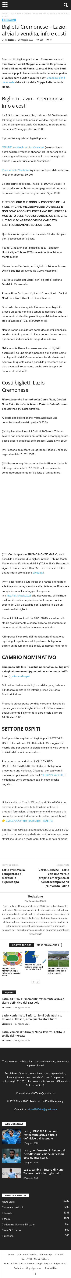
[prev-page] (33, 982)
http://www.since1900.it (35, 901)
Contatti (59, 1254)
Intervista (7, 1213)
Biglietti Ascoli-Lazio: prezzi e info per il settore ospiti (58, 970)
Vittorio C (7, 1007)
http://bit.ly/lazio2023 (19, 595)
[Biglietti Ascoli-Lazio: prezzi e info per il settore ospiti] (58, 959)
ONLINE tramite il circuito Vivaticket (23, 147)
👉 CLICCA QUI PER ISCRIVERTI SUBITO (27, 820)
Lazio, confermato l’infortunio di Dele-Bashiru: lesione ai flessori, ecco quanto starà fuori (32, 1017)
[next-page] (38, 982)
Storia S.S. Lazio (11, 1230)
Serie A (6, 1218)
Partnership (46, 1254)
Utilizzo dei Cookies (27, 1254)
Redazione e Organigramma (27, 1268)
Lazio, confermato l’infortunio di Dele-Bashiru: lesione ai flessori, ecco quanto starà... (44, 1154)
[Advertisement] (35, 515)
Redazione (10, 39)
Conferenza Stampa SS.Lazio (18, 1224)
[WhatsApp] (32, 49)
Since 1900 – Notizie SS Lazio (35, 1259)
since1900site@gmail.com (40, 1093)
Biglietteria (16, 13)
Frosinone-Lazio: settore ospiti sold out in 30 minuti (34, 967)
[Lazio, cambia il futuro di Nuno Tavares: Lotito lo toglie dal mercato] (11, 1173)
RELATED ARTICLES (21, 945)
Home (4, 13)
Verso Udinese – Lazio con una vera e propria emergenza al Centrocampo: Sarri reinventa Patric (53, 878)
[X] (14, 49)
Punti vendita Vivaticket (16, 170)
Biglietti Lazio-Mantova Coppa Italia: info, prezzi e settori (11, 972)
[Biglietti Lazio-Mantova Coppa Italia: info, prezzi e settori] (12, 959)
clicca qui (38, 572)
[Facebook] (5, 49)
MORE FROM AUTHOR (48, 945)
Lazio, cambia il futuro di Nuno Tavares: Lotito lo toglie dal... (43, 1171)
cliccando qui (21, 676)
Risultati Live (51, 1268)
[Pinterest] (23, 49)
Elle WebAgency (54, 1101)
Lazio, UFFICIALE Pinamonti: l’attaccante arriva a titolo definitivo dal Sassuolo (33, 1000)
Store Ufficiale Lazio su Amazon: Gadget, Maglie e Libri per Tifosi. (35, 1263)
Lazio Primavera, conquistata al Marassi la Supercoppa (14, 876)
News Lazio (8, 1201)
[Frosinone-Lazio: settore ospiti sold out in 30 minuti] (35, 957)
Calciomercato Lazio (13, 1207)
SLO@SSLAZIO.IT (52, 775)
